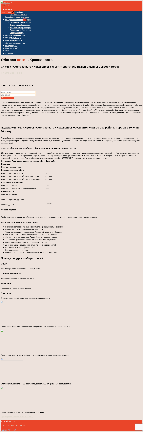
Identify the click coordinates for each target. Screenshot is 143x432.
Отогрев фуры (11, 45)
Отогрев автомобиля (14, 19)
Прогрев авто (15, 38)
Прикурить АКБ (11, 48)
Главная (8, 9)
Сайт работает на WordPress (13, 425)
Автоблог (9, 53)
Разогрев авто (16, 40)
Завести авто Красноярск (20, 27)
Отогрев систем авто (18, 14)
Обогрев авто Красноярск (20, 30)
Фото (7, 50)
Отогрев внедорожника (15, 43)
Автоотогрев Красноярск (20, 17)
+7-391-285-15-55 (11, 72)
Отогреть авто (15, 35)
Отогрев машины (17, 32)
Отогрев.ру (11, 421)
